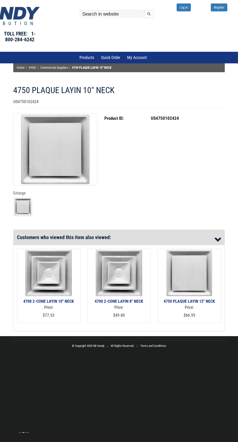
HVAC (32, 68)
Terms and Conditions (153, 346)
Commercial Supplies (54, 68)
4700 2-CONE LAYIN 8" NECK (119, 301)
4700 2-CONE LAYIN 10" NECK (48, 301)
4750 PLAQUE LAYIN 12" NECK (189, 301)
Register (219, 7)
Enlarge (19, 193)
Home (21, 68)
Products (86, 57)
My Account (137, 57)
